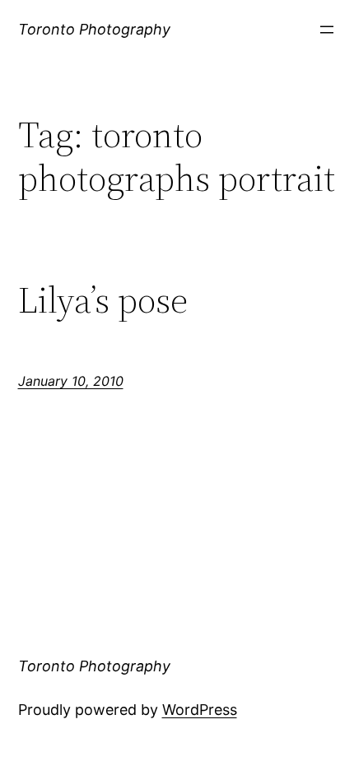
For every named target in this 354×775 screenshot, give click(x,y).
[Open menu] (327, 29)
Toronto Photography (94, 29)
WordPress (199, 709)
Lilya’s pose (103, 301)
